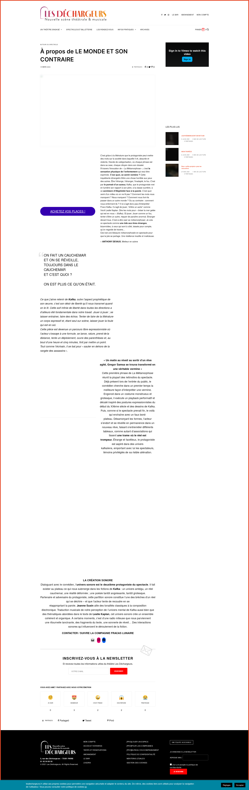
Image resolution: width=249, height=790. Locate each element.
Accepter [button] (240, 785)
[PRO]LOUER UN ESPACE (137, 741)
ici (86, 786)
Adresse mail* (176, 757)
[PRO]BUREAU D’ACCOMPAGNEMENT (143, 750)
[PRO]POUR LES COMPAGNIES (140, 746)
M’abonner (118, 671)
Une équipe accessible (181, 742)
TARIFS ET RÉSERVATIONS (94, 750)
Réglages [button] (227, 785)
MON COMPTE (203, 14)
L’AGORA (87, 762)
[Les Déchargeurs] (73, 13)
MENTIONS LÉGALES (136, 758)
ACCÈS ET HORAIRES (92, 746)
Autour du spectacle (49, 44)
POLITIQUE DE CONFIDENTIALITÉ (141, 754)
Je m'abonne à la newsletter (183, 752)
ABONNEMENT (187, 14)
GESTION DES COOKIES (137, 762)
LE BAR (175, 14)
